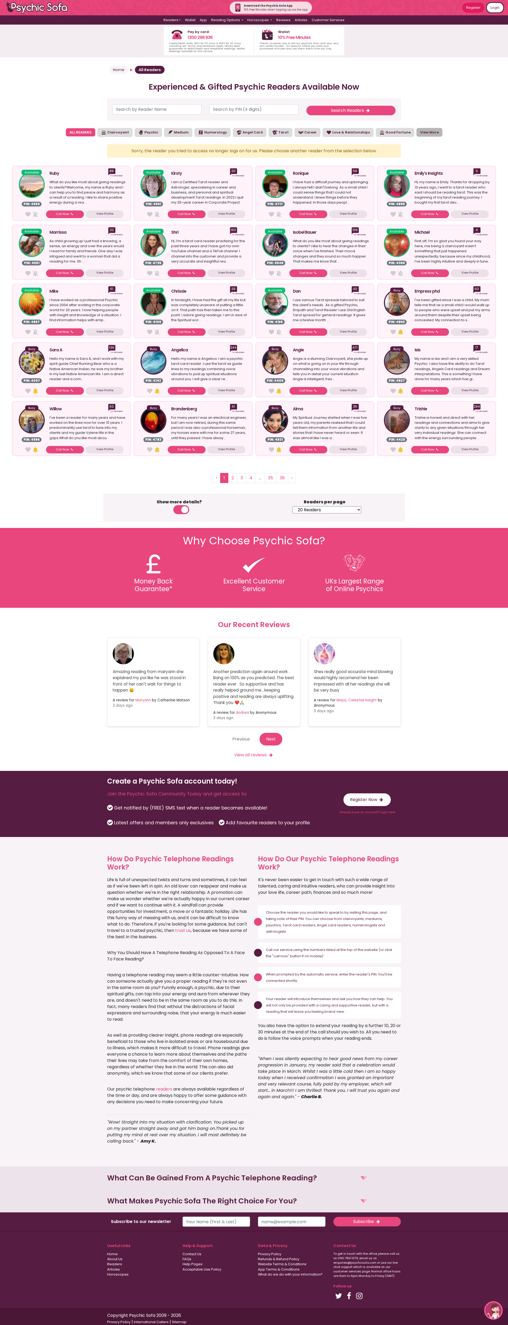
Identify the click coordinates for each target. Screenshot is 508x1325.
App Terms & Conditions (279, 1269)
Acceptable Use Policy (202, 1269)
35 (270, 478)
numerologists (364, 925)
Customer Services (328, 20)
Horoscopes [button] (258, 20)
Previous (241, 739)
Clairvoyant (117, 132)
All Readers (150, 69)
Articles (301, 20)
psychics (273, 925)
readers (164, 1089)
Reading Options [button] (226, 20)
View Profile (104, 213)
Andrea (242, 712)
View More (429, 132)
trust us (183, 930)
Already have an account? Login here (367, 812)
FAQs (187, 1259)
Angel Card (252, 132)
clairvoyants (353, 919)
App (203, 20)
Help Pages (192, 1264)
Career (310, 132)
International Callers (151, 1322)
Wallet (190, 20)
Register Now (364, 800)
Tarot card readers (299, 925)
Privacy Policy (269, 1254)
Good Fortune (398, 132)
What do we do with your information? (290, 1274)
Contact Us (192, 1254)
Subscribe (364, 1221)
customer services (347, 1271)
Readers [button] (171, 20)
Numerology (215, 132)
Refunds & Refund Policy (278, 1259)
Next (271, 739)
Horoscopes (118, 1274)
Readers (114, 1264)
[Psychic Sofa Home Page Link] (39, 7)
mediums (373, 919)
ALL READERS (81, 132)
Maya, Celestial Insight (357, 700)
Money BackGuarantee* (153, 585)
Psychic (151, 132)
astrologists (276, 931)
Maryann (143, 700)
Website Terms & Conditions (282, 1264)
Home (118, 69)
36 (282, 478)
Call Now (63, 214)
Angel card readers (334, 925)
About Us (115, 1259)
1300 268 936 (200, 37)
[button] (254, 1178)
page (373, 912)
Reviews (283, 20)
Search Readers (348, 110)
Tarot (283, 132)
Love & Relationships (351, 132)
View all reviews (251, 755)
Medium (181, 132)
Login (495, 7)
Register (473, 7)
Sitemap (179, 1322)
